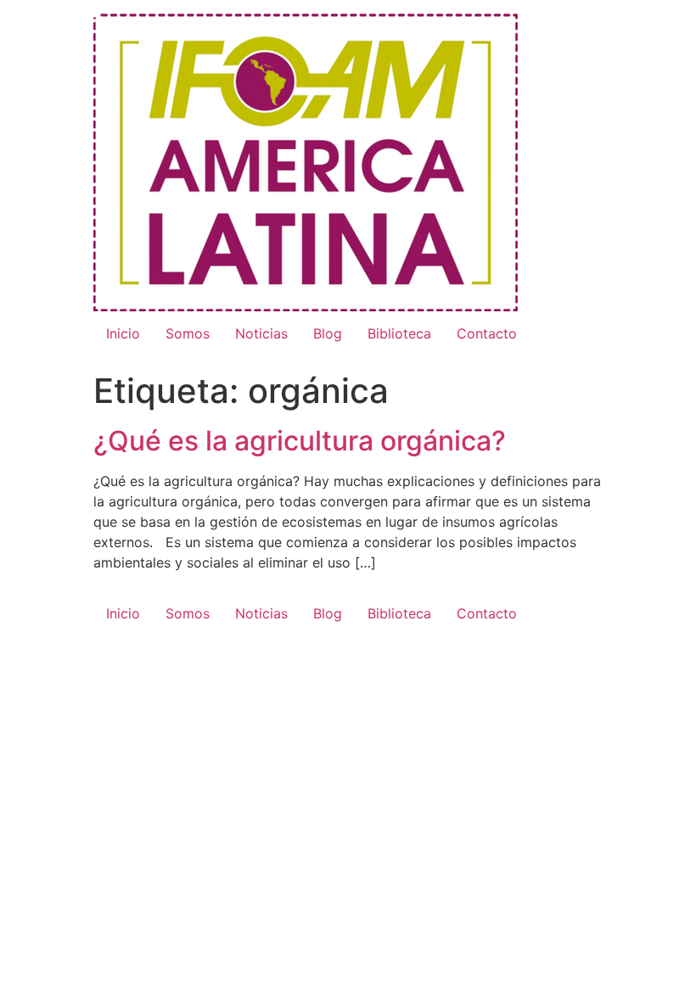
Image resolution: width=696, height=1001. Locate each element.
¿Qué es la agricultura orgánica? (299, 440)
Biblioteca (399, 333)
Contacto (487, 333)
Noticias (261, 333)
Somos (188, 333)
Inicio (123, 333)
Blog (327, 333)
